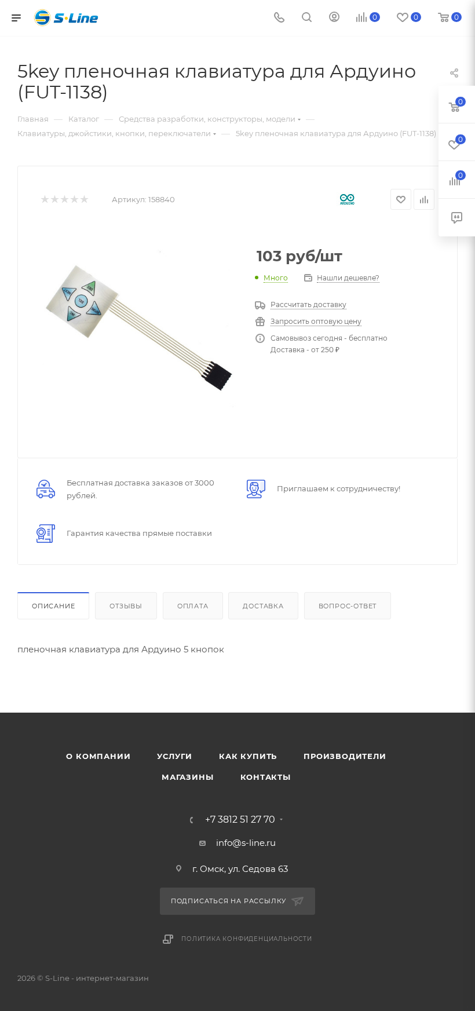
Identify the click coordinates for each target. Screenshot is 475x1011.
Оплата (193, 606)
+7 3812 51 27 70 (240, 819)
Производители (345, 756)
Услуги (174, 756)
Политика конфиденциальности (246, 939)
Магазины (187, 777)
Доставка (263, 606)
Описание (53, 606)
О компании (98, 756)
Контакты (265, 777)
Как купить (248, 756)
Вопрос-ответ (348, 606)
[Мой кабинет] (334, 18)
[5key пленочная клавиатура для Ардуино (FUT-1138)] (139, 326)
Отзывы (125, 606)
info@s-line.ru (246, 842)
